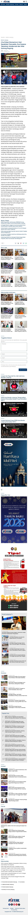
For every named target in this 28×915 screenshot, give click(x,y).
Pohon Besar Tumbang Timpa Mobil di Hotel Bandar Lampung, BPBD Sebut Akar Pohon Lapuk (17, 701)
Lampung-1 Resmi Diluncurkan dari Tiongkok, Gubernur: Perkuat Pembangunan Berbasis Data (15, 736)
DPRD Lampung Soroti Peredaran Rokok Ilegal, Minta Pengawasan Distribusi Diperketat (17, 782)
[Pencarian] (26, 1)
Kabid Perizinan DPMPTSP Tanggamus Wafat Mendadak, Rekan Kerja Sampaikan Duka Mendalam (16, 689)
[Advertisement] (14, 20)
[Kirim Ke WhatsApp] (26, 243)
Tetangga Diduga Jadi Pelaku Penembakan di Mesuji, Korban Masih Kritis (17, 695)
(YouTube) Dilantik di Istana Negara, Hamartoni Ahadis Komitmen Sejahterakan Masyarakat (14, 633)
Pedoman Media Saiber (20, 908)
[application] (14, 386)
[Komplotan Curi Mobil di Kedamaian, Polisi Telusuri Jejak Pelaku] (4, 770)
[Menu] (2, 1)
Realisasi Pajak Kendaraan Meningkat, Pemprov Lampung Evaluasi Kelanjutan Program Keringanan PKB (15, 741)
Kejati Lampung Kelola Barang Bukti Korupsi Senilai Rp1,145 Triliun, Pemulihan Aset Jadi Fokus (15, 745)
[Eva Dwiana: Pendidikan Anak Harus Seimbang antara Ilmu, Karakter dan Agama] (7, 279)
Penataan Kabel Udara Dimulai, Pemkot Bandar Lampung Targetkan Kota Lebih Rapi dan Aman (15, 750)
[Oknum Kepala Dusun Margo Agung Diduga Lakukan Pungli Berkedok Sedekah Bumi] (4, 831)
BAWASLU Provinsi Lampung (8, 889)
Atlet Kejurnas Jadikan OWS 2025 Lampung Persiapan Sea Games (13, 826)
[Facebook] (9, 904)
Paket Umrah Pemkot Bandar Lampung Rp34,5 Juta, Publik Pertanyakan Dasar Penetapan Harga (15, 759)
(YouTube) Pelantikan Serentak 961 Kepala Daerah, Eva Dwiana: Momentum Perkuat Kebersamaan (16, 638)
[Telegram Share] (23, 243)
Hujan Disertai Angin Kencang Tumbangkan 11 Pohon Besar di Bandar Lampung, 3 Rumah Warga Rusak (16, 707)
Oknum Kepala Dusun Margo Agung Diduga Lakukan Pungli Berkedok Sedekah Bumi (17, 831)
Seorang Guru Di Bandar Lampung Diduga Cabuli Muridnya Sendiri (17, 800)
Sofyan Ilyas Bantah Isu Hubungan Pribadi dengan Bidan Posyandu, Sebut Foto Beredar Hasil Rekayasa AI (13, 238)
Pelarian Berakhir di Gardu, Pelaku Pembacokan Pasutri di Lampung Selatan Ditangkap (17, 776)
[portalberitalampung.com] (9, 1)
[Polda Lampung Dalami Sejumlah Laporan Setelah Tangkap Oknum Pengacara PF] (21, 265)
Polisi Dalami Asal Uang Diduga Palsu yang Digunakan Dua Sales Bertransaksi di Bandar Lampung (14, 722)
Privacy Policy (14, 909)
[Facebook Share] (16, 243)
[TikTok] (19, 905)
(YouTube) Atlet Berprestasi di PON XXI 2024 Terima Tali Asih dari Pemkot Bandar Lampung (17, 661)
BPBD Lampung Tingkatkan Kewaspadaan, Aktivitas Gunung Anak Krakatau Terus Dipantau (15, 717)
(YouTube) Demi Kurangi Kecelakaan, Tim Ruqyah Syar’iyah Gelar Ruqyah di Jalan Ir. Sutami (17, 655)
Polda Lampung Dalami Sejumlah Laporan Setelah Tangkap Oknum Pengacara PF (14, 232)
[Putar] (2, 392)
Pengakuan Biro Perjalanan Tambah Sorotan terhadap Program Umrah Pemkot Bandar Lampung (14, 727)
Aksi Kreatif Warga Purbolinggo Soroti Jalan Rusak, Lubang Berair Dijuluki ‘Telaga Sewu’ (16, 683)
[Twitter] (12, 904)
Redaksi (12, 908)
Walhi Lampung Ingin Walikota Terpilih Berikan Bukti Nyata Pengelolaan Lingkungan (16, 837)
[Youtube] (17, 904)
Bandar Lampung (4, 40)
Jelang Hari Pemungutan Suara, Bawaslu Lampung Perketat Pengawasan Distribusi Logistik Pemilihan (17, 855)
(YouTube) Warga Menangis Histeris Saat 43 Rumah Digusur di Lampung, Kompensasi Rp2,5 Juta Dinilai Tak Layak (17, 643)
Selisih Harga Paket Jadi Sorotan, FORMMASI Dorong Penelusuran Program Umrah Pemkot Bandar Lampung (13, 223)
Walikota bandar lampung (8, 884)
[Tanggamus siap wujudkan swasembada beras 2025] (4, 849)
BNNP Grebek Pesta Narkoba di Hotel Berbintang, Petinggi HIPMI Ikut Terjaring (17, 788)
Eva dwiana (22, 882)
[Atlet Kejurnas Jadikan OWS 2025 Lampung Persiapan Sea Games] (14, 816)
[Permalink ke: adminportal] (2, 51)
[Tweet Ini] (18, 243)
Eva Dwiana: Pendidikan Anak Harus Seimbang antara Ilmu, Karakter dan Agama (14, 235)
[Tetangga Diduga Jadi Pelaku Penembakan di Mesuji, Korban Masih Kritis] (4, 695)
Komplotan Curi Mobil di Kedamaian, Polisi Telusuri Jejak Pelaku (17, 770)
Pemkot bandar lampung (7, 887)
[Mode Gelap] (24, 1)
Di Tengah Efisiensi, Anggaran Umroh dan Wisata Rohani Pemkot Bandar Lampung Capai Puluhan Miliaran (13, 226)
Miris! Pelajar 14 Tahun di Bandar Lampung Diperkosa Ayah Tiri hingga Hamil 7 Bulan (17, 794)
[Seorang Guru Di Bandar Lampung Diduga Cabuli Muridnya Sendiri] (4, 800)
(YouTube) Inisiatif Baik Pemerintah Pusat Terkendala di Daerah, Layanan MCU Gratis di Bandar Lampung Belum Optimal (17, 649)
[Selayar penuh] (25, 392)
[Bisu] (23, 392)
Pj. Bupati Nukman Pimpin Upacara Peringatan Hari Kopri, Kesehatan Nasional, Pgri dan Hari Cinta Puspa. (16, 843)
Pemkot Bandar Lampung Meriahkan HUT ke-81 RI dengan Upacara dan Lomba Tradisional (13, 229)
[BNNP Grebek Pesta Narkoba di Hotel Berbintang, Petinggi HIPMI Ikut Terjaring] (4, 788)
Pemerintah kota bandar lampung (9, 882)
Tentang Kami (6, 908)
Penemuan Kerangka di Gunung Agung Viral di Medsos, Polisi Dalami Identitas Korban (16, 677)
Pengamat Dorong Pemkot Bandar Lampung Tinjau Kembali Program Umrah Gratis (14, 731)
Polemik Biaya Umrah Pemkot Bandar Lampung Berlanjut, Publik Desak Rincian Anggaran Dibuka (15, 755)
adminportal (6, 50)
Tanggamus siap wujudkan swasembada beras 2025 (17, 849)
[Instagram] (14, 904)
